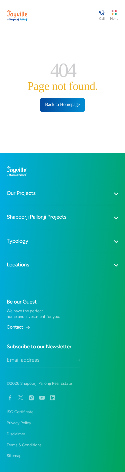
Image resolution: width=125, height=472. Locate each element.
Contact (15, 327)
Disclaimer (16, 434)
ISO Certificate (20, 411)
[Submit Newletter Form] (78, 360)
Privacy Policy (19, 423)
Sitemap (14, 455)
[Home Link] (17, 15)
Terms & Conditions (24, 445)
